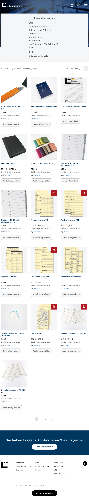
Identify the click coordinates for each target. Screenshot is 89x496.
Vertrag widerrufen (44, 493)
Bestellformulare (42, 466)
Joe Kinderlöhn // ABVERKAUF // (44, 44)
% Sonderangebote (38, 56)
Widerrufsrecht (60, 473)
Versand (7, 118)
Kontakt (38, 470)
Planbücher (34, 40)
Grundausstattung (38, 26)
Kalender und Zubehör (40, 30)
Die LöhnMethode (23, 466)
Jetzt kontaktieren (44, 447)
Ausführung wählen (11, 181)
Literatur (33, 33)
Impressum (58, 463)
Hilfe (37, 463)
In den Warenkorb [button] (11, 124)
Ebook (32, 47)
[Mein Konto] (72, 5)
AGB (55, 470)
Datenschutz (59, 466)
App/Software (35, 37)
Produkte (20, 463)
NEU (31, 23)
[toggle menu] (85, 5)
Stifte (31, 52)
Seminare (20, 470)
